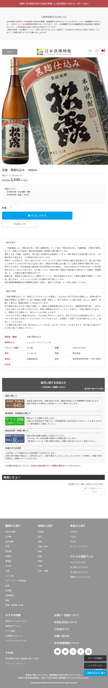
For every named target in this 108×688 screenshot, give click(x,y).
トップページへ (95, 665)
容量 (19, 194)
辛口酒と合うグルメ (79, 567)
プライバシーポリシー (15, 663)
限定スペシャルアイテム (16, 621)
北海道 (41, 531)
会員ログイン (75, 484)
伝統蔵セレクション (14, 635)
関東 (40, 541)
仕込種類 (21, 191)
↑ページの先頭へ (95, 658)
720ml (73, 536)
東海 (40, 551)
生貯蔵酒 (9, 595)
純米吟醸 (9, 541)
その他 (8, 566)
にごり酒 (9, 575)
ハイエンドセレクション (16, 640)
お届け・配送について (66, 615)
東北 (40, 536)
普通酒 (8, 561)
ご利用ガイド (61, 629)
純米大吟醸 (10, 531)
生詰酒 (8, 590)
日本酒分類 (11, 191)
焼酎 (29, 191)
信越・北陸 (43, 546)
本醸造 (8, 556)
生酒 (7, 585)
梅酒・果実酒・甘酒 (14, 605)
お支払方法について (65, 622)
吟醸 (7, 546)
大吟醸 (8, 536)
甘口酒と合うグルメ (79, 572)
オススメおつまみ (78, 562)
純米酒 (8, 551)
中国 (40, 566)
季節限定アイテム (13, 626)
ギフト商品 (10, 631)
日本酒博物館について (66, 643)
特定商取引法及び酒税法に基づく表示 (22, 658)
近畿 (40, 556)
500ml (73, 541)
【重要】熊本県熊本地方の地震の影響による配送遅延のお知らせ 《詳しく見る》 (54, 3)
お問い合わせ (61, 636)
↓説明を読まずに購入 (95, 673)
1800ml (26, 194)
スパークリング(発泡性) (15, 580)
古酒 (7, 571)
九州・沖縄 (43, 571)
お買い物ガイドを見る (95, 388)
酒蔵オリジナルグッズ (80, 577)
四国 (40, 561)
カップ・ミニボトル (79, 546)
